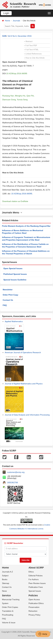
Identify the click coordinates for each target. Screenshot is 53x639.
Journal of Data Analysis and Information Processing (27, 415)
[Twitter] (4, 457)
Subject (5, 575)
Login (6, 13)
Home (7, 20)
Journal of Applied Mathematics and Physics (24, 384)
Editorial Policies (36, 575)
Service (6, 595)
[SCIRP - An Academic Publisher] (19, 5)
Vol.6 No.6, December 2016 (20, 36)
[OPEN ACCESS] (45, 5)
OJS (4, 36)
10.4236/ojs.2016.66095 (16, 73)
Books (4, 579)
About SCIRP (36, 567)
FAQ (5, 305)
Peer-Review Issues (37, 583)
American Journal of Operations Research (23, 352)
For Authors (34, 579)
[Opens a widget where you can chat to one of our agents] (42, 634)
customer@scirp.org (15, 472)
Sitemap (5, 583)
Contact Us (8, 300)
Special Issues (35, 591)
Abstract (28, 41)
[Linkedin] (29, 457)
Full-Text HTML (31, 49)
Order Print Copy (10, 295)
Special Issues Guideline (14, 280)
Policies (33, 595)
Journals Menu (11, 212)
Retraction (33, 611)
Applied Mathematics (14, 321)
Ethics (31, 572)
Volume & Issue (8, 622)
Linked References (33, 54)
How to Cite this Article (34, 58)
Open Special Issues (12, 268)
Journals (16, 20)
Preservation (34, 607)
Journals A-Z (7, 572)
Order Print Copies (10, 607)
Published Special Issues (15, 274)
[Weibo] (41, 457)
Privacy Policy (34, 615)
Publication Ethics (36, 603)
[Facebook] (16, 457)
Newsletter (8, 289)
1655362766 (12, 482)
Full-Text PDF (30, 45)
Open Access (34, 599)
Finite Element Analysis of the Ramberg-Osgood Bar (26, 226)
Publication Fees (36, 587)
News (4, 591)
